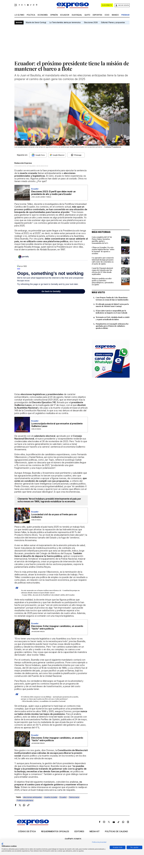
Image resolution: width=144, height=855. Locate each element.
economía (43, 15)
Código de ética (27, 831)
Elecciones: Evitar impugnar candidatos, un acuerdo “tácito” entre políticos (57, 627)
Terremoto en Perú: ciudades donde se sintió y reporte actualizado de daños (112, 318)
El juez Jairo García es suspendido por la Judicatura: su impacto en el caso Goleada (111, 311)
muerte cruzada (50, 797)
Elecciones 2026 (91, 22)
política (31, 15)
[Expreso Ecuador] (33, 824)
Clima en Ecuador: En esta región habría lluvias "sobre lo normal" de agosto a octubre (103, 250)
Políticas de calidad (116, 831)
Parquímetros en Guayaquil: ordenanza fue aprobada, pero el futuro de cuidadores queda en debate (112, 326)
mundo (115, 15)
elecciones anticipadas (32, 797)
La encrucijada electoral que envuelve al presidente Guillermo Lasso (57, 425)
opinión (54, 15)
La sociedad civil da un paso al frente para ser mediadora (54, 515)
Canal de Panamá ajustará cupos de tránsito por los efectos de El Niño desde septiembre (102, 271)
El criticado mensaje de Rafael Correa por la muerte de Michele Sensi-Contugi (112, 305)
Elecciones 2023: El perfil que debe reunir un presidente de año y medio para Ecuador (53, 192)
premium (125, 15)
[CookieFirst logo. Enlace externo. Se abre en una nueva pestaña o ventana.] (2, 844)
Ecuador (64, 15)
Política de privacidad (99, 842)
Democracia (74, 797)
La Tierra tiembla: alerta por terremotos (65, 22)
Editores (79, 831)
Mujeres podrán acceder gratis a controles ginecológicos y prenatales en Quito (103, 281)
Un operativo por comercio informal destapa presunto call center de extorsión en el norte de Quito (103, 260)
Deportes (97, 15)
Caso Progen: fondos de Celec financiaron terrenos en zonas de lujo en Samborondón (112, 298)
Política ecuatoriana (25, 800)
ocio (107, 15)
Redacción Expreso (23, 163)
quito (87, 15)
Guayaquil (77, 15)
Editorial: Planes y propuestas (113, 22)
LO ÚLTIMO (19, 15)
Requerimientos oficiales (55, 831)
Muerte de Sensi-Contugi (36, 22)
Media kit (95, 831)
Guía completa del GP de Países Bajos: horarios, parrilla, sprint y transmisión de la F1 (102, 240)
